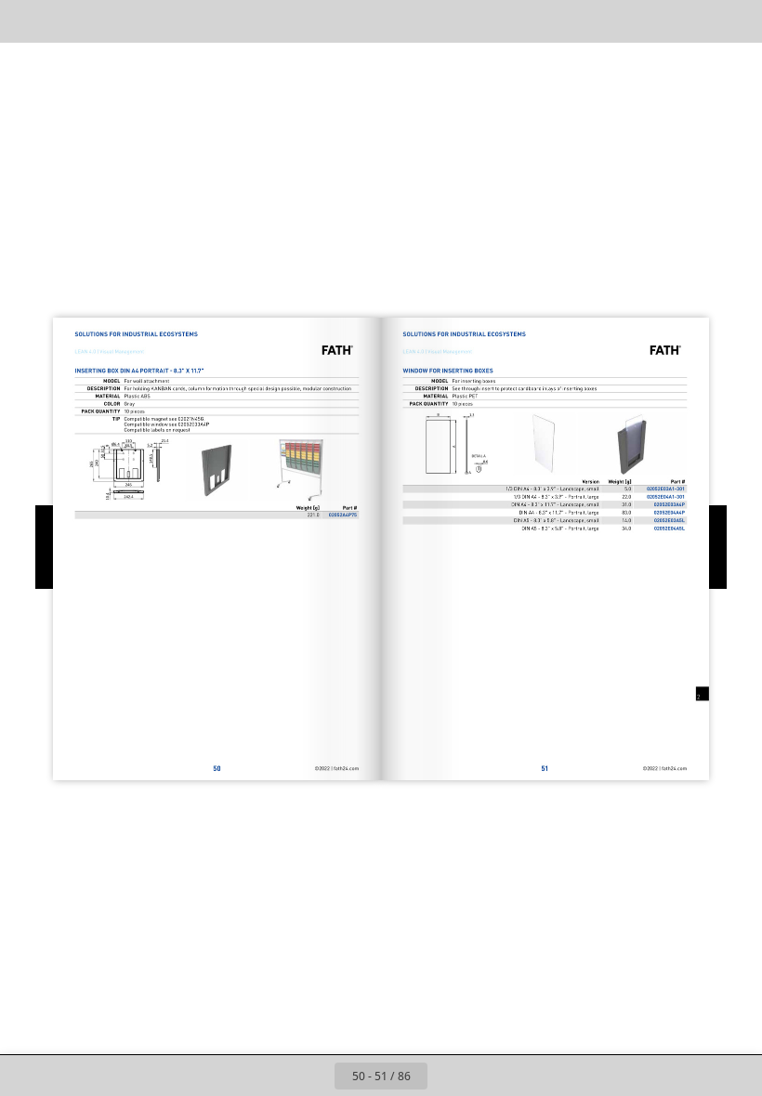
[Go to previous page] (314, 1075)
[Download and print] (152, 21)
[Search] (26, 21)
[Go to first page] (273, 1075)
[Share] (694, 21)
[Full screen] (735, 21)
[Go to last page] (488, 1075)
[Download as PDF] (110, 21)
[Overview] (68, 21)
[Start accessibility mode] (194, 21)
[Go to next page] (447, 1075)
